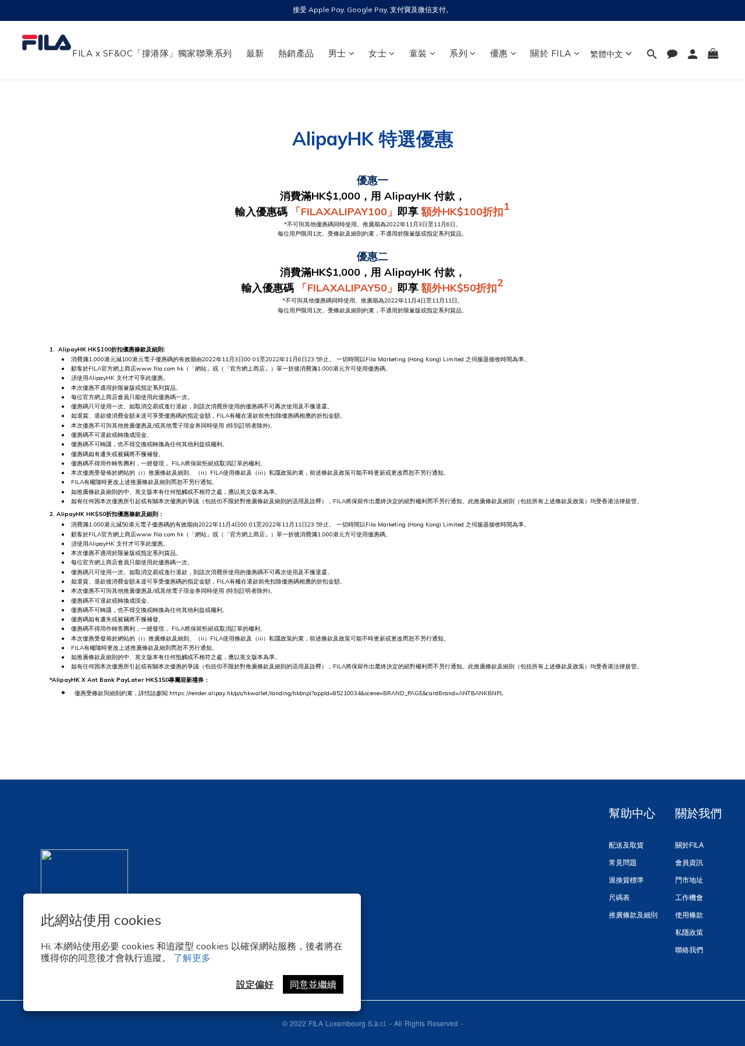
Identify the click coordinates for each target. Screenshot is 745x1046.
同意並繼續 (313, 984)
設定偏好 (255, 984)
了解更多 (192, 957)
